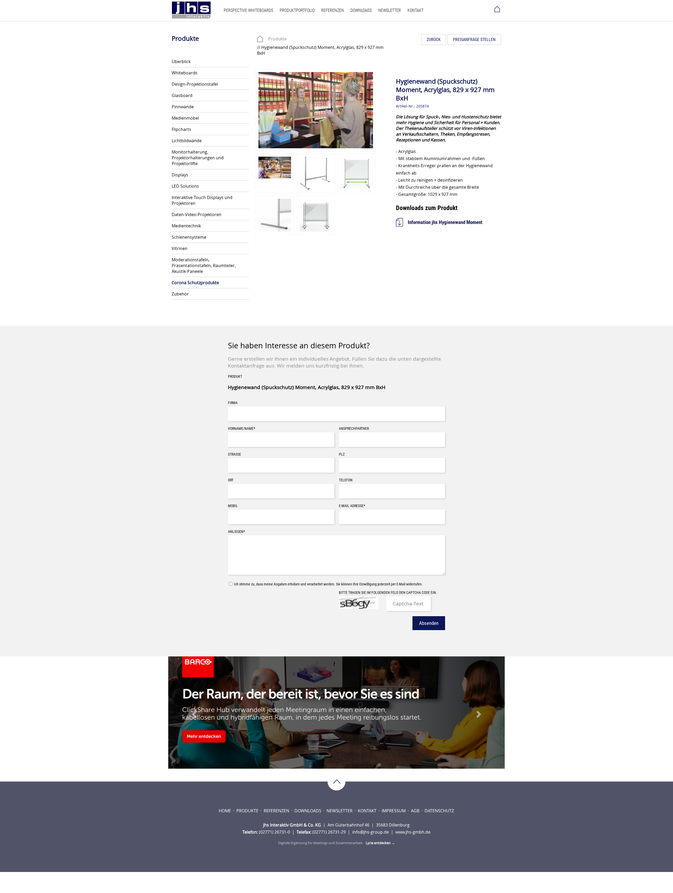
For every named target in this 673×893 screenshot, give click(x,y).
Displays (180, 175)
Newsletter (389, 10)
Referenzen (332, 10)
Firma (233, 403)
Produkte (277, 39)
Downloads (361, 10)
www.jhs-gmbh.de (412, 832)
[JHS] (196, 10)
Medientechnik (186, 226)
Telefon (346, 480)
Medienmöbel (185, 118)
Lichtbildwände (187, 141)
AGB (415, 811)
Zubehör (180, 294)
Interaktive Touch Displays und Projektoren (202, 200)
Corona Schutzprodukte (195, 282)
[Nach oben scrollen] (336, 782)
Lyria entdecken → (380, 842)
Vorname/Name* (241, 428)
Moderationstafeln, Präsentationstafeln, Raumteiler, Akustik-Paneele (204, 265)
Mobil (233, 506)
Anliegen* (236, 531)
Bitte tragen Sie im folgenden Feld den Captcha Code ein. (388, 592)
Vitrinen (179, 248)
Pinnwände (183, 107)
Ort (230, 480)
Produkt (235, 376)
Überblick (181, 61)
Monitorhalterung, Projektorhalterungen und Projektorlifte (198, 157)
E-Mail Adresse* (352, 506)
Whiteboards (184, 73)
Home (225, 811)
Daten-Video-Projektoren (196, 214)
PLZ (342, 454)
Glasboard (182, 95)
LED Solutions (185, 186)
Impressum (394, 811)
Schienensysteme (189, 237)
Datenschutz (439, 811)
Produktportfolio (297, 10)
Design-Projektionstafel (195, 84)
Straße (234, 454)
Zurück (434, 39)
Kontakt (415, 10)
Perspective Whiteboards (248, 10)
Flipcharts (181, 129)
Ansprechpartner (354, 428)
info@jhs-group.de (371, 832)
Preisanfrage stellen (474, 39)
